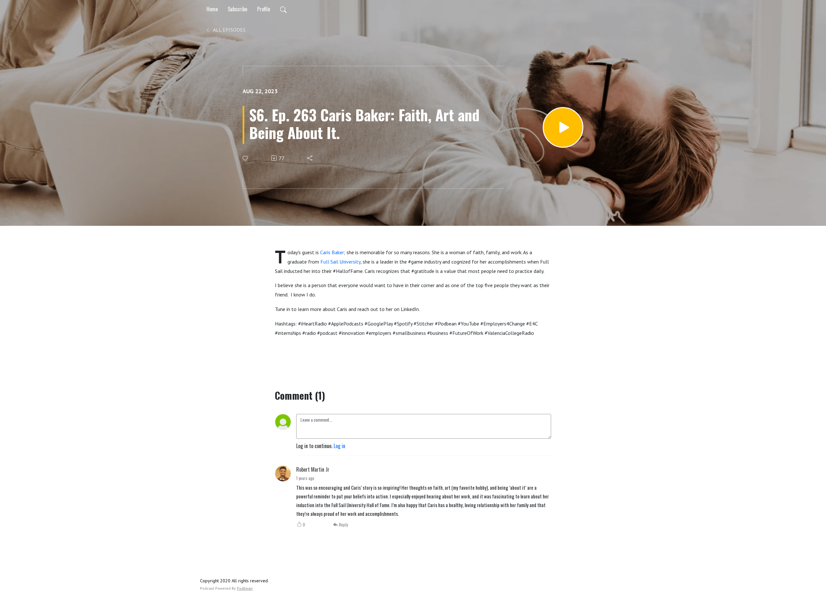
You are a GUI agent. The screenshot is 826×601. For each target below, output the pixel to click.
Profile (263, 9)
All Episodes (229, 29)
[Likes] (245, 158)
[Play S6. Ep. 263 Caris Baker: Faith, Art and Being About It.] (563, 127)
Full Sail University (340, 261)
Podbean (245, 588)
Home (212, 9)
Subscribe (237, 9)
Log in (339, 446)
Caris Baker (332, 252)
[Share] (310, 158)
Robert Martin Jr (312, 469)
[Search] (283, 9)
